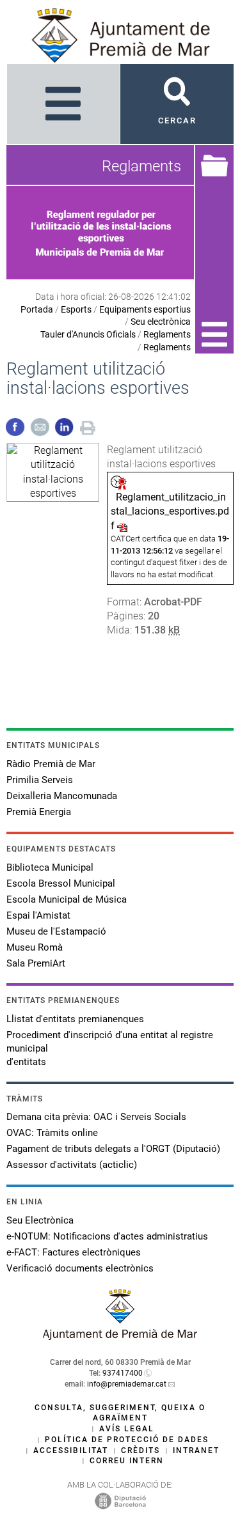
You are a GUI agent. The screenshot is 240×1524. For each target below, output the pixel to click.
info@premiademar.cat (126, 1384)
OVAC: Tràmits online (52, 1133)
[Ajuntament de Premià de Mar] (120, 1336)
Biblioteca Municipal (49, 867)
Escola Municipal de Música (66, 899)
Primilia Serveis (39, 780)
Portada (36, 309)
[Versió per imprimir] (87, 426)
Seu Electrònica (40, 1220)
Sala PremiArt (35, 963)
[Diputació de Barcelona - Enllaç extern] (120, 1501)
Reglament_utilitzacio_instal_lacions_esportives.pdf (170, 511)
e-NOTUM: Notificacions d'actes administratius (107, 1236)
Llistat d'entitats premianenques (75, 1019)
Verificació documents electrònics (80, 1268)
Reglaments (167, 334)
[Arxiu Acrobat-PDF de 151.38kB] (52, 471)
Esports (76, 309)
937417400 (122, 1373)
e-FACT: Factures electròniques (73, 1252)
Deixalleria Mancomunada (61, 796)
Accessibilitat (70, 1450)
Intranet (196, 1450)
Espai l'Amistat (38, 915)
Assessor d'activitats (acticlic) (71, 1164)
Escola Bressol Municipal (60, 883)
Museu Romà (34, 947)
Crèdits (140, 1450)
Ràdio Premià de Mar (50, 764)
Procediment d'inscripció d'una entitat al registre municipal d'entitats (109, 1048)
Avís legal (126, 1428)
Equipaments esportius (145, 309)
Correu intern (127, 1460)
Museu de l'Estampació (56, 931)
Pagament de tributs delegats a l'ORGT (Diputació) (113, 1149)
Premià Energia (38, 812)
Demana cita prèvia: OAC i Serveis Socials (96, 1117)
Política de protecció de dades (127, 1439)
